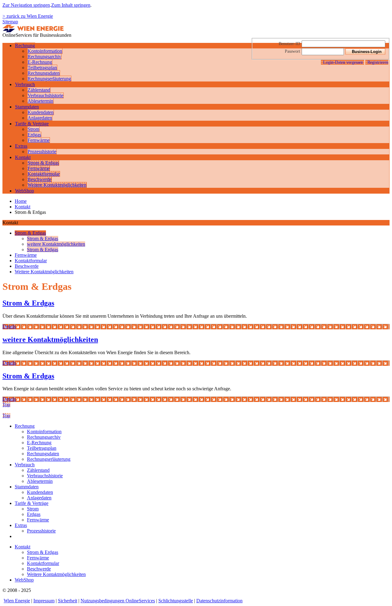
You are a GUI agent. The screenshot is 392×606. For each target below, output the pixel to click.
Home (21, 201)
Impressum (44, 600)
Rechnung (25, 45)
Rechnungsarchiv (44, 56)
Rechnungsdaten (44, 73)
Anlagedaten (40, 117)
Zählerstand (39, 90)
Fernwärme (39, 140)
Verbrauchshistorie (45, 95)
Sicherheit (67, 600)
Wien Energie (17, 600)
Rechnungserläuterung (49, 78)
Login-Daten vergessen (343, 62)
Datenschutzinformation (219, 600)
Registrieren (378, 62)
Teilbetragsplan (42, 67)
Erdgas (34, 134)
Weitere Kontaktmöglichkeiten (57, 184)
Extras (21, 146)
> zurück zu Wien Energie (27, 16)
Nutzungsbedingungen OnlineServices (118, 600)
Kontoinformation (45, 51)
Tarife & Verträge (32, 123)
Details (9, 326)
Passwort (292, 51)
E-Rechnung (40, 62)
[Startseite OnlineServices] (33, 30)
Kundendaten (41, 112)
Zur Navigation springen (26, 5)
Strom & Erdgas (43, 162)
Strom (33, 129)
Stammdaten (27, 106)
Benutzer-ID (289, 43)
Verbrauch (25, 84)
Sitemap (10, 21)
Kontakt (23, 157)
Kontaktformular (44, 173)
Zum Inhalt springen (70, 5)
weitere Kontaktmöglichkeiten (56, 244)
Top (6, 404)
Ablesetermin (40, 101)
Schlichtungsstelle (175, 600)
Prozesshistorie (42, 151)
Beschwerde (39, 179)
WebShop (24, 190)
